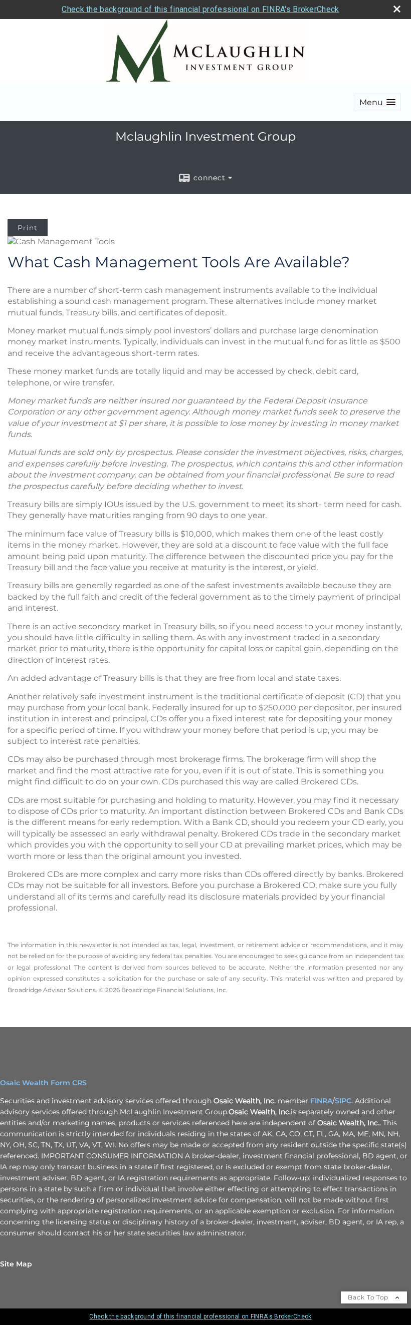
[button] (377, 102)
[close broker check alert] (397, 9)
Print (28, 227)
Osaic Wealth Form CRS (43, 1082)
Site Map (16, 1263)
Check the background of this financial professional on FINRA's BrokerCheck (200, 9)
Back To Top (369, 1297)
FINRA (321, 1100)
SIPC (343, 1100)
